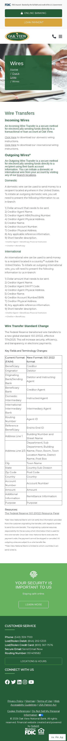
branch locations (26, 175)
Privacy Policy (15, 701)
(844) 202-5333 (37, 640)
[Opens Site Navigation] (60, 36)
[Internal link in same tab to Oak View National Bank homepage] (17, 36)
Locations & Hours (33, 661)
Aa (52, 737)
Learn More (33, 604)
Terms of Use (44, 701)
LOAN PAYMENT (33, 22)
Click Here (10, 137)
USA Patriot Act (47, 704)
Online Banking (35, 13)
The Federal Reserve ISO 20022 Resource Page (32, 513)
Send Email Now (32, 649)
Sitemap (30, 701)
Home (14, 69)
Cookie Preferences (18, 711)
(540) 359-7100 (23, 637)
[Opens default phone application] (54, 36)
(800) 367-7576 (44, 645)
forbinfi (35, 726)
